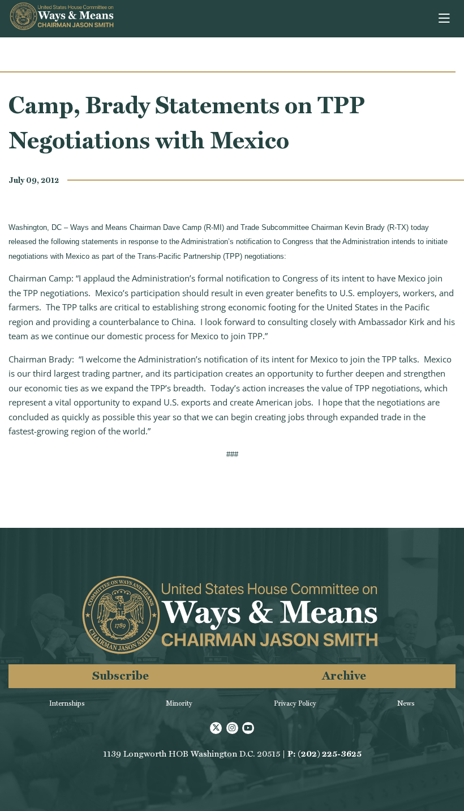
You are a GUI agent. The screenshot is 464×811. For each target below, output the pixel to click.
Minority (179, 703)
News (406, 703)
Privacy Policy (295, 703)
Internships (67, 703)
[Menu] (445, 18)
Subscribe (120, 675)
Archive (344, 675)
